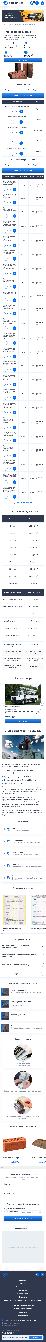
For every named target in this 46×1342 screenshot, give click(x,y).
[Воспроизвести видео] (23, 747)
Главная (4, 24)
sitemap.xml (23, 1312)
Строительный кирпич (12, 1158)
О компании (23, 1280)
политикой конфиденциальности (29, 1204)
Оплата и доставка (23, 1287)
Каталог (11, 24)
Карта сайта (23, 1315)
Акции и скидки (23, 1294)
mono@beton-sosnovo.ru (12, 1323)
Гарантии (23, 1290)
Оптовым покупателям (23, 1309)
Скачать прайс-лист (24, 503)
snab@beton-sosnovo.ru (11, 1326)
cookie (26, 1337)
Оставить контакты (23, 1218)
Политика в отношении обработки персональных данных (23, 1301)
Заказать (23, 60)
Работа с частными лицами (23, 1305)
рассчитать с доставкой (23, 95)
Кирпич (19, 24)
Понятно (35, 1337)
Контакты (23, 1297)
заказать (14, 1162)
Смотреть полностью (11, 40)
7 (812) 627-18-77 (16, 3)
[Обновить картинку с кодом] (40, 1212)
